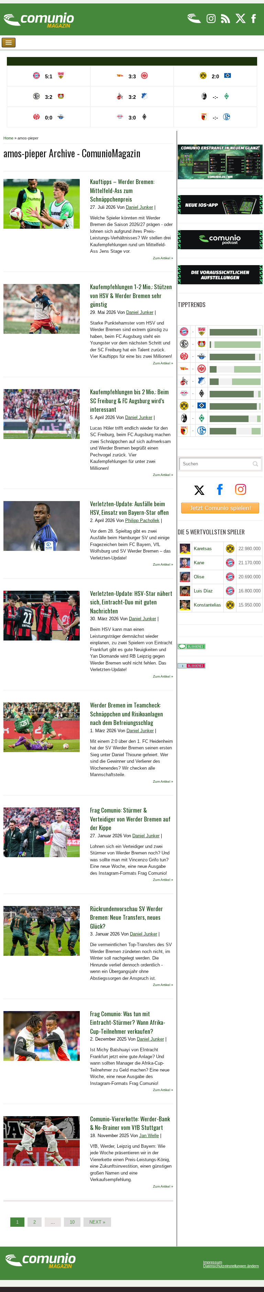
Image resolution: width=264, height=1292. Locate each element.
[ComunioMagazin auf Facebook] (253, 22)
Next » (97, 1222)
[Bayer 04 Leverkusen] (201, 344)
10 (72, 1222)
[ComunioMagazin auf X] (241, 22)
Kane (199, 562)
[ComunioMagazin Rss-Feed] (226, 22)
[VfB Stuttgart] (201, 331)
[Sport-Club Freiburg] (184, 418)
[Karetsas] (185, 549)
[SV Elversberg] (184, 344)
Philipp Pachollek (142, 520)
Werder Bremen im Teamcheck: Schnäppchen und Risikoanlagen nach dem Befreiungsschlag (126, 714)
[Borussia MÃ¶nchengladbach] (201, 393)
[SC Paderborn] (201, 356)
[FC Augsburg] (184, 430)
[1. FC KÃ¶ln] (184, 381)
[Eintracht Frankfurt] (201, 368)
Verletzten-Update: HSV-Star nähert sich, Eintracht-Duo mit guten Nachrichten (131, 602)
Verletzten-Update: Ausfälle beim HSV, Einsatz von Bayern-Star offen (129, 508)
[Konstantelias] (185, 605)
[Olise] (185, 577)
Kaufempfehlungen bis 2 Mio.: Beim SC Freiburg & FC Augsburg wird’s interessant (129, 400)
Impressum (212, 1262)
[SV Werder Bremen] (201, 418)
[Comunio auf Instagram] (212, 22)
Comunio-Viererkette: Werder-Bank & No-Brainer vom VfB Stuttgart (130, 1123)
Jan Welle (149, 1135)
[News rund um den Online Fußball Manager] (38, 18)
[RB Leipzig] (184, 393)
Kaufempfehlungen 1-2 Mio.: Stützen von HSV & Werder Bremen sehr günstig (131, 295)
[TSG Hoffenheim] (201, 381)
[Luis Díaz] (185, 591)
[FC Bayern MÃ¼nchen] (184, 331)
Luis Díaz (203, 590)
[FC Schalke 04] (201, 430)
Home (8, 138)
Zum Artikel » (163, 258)
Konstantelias (207, 605)
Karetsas (203, 548)
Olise (199, 576)
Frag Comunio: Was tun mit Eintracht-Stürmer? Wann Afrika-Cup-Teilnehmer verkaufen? (127, 1022)
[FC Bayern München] (230, 562)
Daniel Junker (139, 207)
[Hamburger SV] (201, 405)
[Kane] (185, 563)
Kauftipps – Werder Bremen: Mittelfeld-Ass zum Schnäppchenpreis (122, 190)
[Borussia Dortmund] (184, 405)
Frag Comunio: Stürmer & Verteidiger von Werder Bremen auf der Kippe (130, 819)
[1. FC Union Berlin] (184, 368)
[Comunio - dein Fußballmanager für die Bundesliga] (194, 22)
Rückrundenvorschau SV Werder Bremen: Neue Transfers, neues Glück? (126, 917)
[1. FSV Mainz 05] (184, 356)
